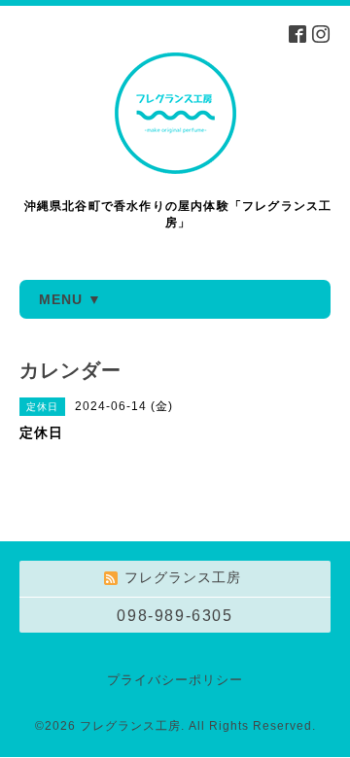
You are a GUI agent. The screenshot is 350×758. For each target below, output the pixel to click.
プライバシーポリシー (175, 679)
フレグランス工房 (130, 726)
